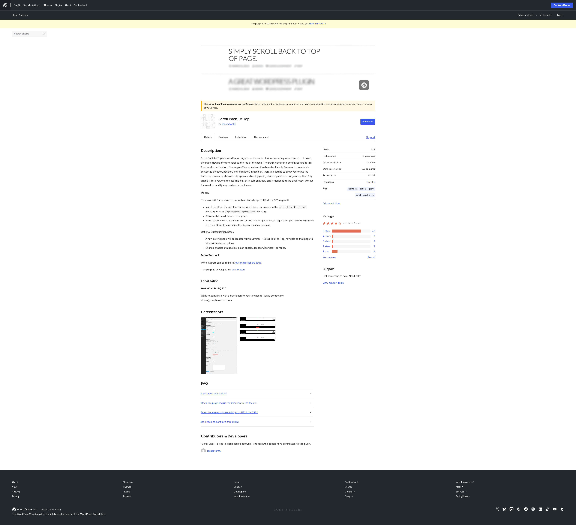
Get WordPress (562, 5)
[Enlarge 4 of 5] (271, 334)
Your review (329, 257)
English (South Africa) (51, 509)
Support (370, 137)
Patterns (127, 496)
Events (348, 487)
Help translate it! (317, 23)
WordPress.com (465, 482)
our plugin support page (248, 262)
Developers (240, 491)
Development (261, 137)
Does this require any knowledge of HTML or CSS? (229, 412)
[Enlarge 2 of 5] (271, 321)
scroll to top (368, 195)
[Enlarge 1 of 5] (233, 321)
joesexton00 (229, 123)
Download (367, 121)
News (15, 487)
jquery (371, 189)
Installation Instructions (214, 393)
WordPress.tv (242, 496)
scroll (358, 195)
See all (371, 257)
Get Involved (351, 482)
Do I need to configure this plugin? (220, 422)
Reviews (223, 137)
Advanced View (331, 203)
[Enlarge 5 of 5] (271, 340)
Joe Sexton (238, 269)
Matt (459, 487)
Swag (349, 496)
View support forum (333, 282)
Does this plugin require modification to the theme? (229, 403)
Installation (241, 137)
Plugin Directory (20, 15)
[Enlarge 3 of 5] (271, 327)
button (363, 189)
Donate (350, 491)
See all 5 (371, 182)
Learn (237, 482)
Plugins (126, 491)
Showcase (128, 482)
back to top (353, 189)
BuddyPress (463, 496)
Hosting (16, 491)
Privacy (15, 496)
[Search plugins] (44, 34)
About (15, 482)
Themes (127, 487)
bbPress (461, 491)
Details (208, 137)
